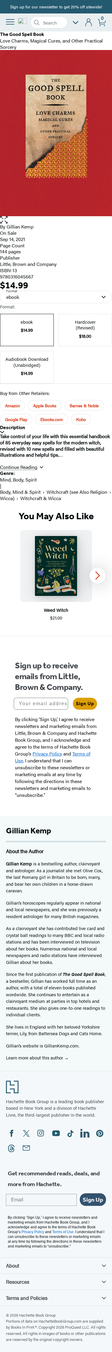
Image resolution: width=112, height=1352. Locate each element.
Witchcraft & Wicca (40, 498)
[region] (56, 575)
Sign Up (85, 703)
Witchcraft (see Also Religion (77, 491)
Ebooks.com (51, 419)
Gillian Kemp (20, 226)
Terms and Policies (26, 1297)
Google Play (16, 419)
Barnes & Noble (84, 405)
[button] (56, 220)
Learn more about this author (35, 1057)
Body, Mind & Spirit (20, 491)
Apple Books (44, 405)
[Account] (89, 22)
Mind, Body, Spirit (18, 479)
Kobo (81, 419)
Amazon (12, 405)
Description (12, 427)
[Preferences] (75, 22)
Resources (17, 1281)
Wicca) (7, 498)
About (12, 1265)
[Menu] (10, 22)
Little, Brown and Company (28, 264)
